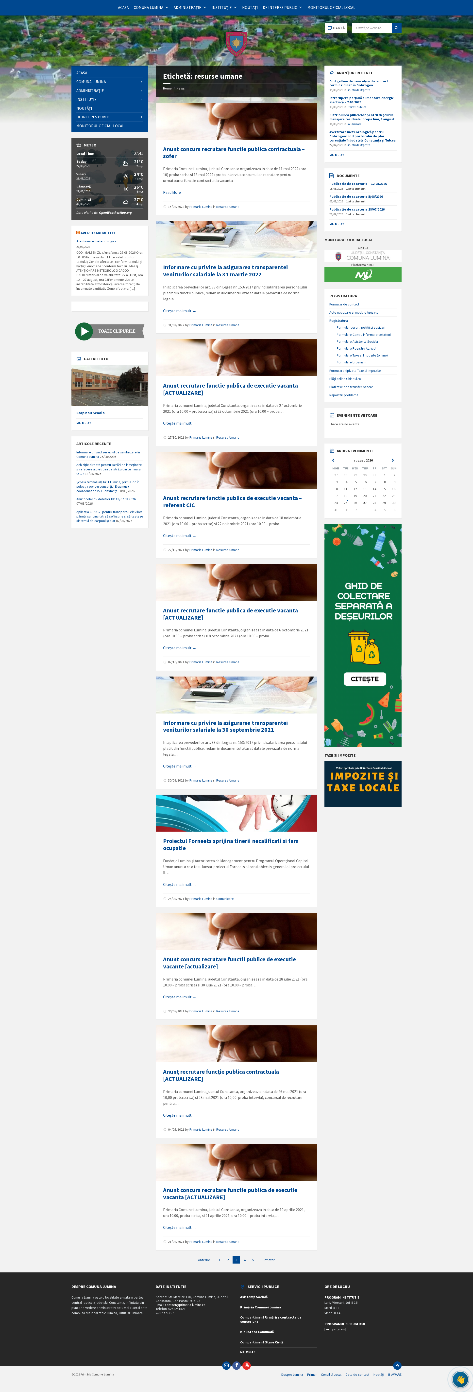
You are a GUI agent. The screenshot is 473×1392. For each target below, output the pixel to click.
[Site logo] (236, 56)
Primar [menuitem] (312, 1374)
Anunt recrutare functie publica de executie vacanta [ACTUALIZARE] (230, 389)
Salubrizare (354, 124)
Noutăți (250, 7)
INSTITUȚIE (222, 7)
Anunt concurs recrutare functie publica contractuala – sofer (234, 152)
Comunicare (225, 898)
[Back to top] (397, 1365)
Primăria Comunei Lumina (260, 1307)
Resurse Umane (227, 206)
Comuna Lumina (148, 7)
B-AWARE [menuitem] (395, 1374)
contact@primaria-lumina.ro (185, 1305)
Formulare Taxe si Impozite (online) (362, 355)
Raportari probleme (343, 395)
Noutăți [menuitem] (378, 1374)
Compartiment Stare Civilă (261, 1342)
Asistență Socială (254, 1297)
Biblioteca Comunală (257, 1332)
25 (345, 502)
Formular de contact (344, 304)
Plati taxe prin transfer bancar (351, 387)
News (181, 88)
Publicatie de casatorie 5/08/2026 (356, 196)
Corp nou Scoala (90, 412)
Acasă (123, 7)
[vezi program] (335, 1329)
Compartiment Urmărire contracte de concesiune (271, 1319)
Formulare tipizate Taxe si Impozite (355, 370)
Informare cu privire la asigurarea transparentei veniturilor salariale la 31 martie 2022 (225, 270)
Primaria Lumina (200, 206)
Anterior (204, 1260)
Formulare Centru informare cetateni (364, 334)
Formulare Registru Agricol (356, 348)
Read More (172, 192)
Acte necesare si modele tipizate (353, 312)
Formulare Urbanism (351, 362)
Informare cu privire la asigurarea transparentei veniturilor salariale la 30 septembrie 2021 (225, 726)
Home (167, 88)
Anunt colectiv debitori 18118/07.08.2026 (106, 499)
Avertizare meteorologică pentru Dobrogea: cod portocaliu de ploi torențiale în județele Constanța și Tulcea (362, 136)
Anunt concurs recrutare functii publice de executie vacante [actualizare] (229, 962)
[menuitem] (109, 73)
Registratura (338, 320)
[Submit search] (397, 28)
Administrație (187, 7)
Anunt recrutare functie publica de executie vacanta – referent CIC (232, 501)
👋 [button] (460, 1379)
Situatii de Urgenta (358, 90)
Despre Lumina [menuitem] (292, 1374)
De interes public (280, 7)
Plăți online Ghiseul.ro (345, 378)
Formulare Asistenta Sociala (357, 341)
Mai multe (83, 423)
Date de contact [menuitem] (357, 1374)
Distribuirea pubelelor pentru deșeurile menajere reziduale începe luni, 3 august (362, 117)
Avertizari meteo (98, 232)
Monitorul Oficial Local (331, 7)
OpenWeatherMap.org (115, 212)
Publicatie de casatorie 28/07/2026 (357, 209)
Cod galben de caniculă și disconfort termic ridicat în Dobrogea (358, 83)
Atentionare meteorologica (96, 241)
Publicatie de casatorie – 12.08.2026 (358, 183)
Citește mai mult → (179, 310)
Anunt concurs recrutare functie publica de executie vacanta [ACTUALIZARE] (230, 1193)
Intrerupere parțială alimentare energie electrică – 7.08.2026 (361, 100)
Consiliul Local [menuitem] (331, 1374)
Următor (269, 1260)
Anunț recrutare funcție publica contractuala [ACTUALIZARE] (221, 1075)
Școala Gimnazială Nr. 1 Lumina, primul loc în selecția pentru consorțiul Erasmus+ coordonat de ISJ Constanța (107, 486)
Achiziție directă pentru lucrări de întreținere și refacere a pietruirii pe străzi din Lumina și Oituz (109, 469)
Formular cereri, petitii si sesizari (361, 327)
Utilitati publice (356, 107)
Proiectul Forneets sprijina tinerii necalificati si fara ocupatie (231, 844)
